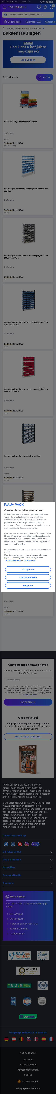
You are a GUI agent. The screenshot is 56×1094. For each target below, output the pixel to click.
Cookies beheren (28, 577)
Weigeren (28, 585)
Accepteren (28, 569)
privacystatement (13, 560)
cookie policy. (30, 560)
